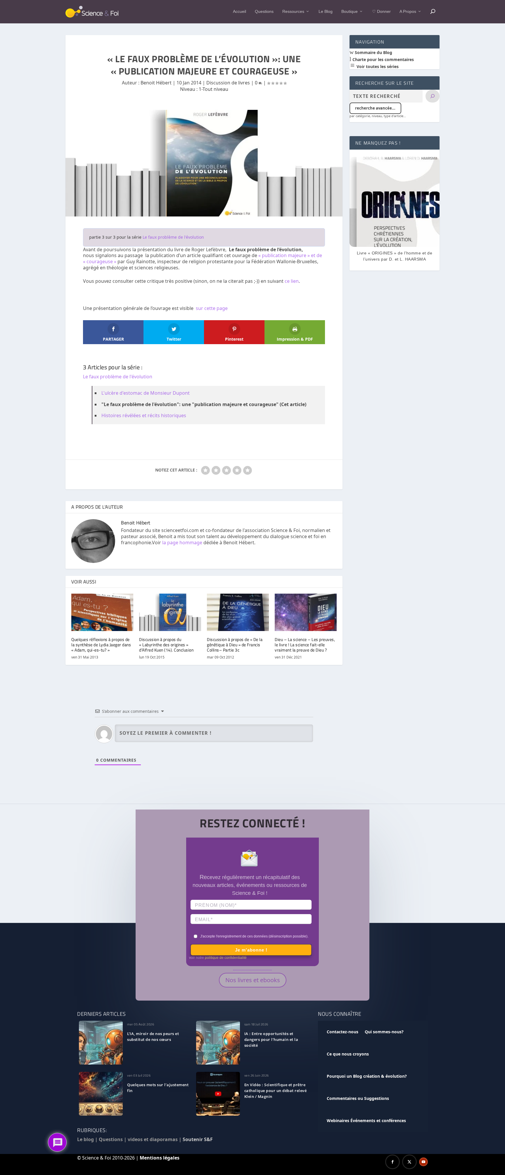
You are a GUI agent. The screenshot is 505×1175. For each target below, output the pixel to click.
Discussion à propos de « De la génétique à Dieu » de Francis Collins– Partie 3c (234, 645)
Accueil (239, 11)
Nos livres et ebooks (252, 980)
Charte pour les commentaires (382, 59)
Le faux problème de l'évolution (173, 237)
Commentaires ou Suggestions (358, 1098)
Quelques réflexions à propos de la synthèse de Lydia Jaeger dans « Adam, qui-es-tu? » (101, 645)
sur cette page (212, 308)
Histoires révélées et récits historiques (143, 415)
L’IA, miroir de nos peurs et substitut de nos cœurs (153, 1036)
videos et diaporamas (153, 1139)
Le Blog (326, 11)
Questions (264, 11)
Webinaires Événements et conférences (366, 1120)
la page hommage (182, 542)
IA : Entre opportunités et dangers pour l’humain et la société (271, 1039)
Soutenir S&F (198, 1139)
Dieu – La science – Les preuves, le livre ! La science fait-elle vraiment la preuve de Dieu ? (305, 645)
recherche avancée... (375, 108)
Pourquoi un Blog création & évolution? (367, 1076)
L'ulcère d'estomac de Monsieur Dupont (145, 393)
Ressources (293, 11)
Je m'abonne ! (251, 949)
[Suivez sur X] (409, 1162)
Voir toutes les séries (377, 66)
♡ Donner (381, 11)
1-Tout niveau (213, 89)
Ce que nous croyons (348, 1054)
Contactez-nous (342, 1031)
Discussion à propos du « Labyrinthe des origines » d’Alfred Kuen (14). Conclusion (166, 645)
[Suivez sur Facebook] (392, 1162)
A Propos (407, 11)
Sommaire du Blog (373, 52)
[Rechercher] (433, 96)
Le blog (85, 1139)
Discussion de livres (228, 82)
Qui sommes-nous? (384, 1031)
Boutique (349, 11)
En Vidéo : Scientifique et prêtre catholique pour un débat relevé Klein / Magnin (275, 1090)
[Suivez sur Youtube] (423, 1161)
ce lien (292, 281)
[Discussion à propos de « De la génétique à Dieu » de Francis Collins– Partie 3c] (238, 612)
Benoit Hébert (156, 82)
